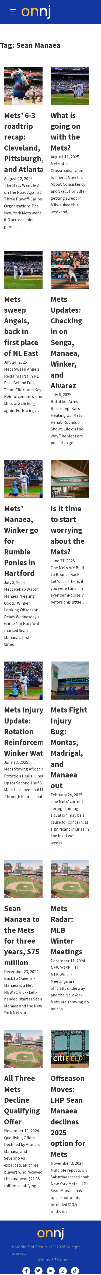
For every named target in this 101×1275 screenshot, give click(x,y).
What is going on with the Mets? (66, 132)
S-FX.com (59, 1259)
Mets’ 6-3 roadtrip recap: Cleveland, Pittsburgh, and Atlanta (24, 143)
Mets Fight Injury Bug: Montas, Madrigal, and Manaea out (69, 748)
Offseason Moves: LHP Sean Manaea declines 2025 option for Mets (68, 1116)
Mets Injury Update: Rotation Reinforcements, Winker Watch (33, 732)
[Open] (13, 12)
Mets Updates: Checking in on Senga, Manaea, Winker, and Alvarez (66, 343)
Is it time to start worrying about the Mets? (68, 530)
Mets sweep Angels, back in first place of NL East (21, 326)
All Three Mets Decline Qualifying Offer (22, 1100)
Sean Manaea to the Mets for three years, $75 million (22, 936)
